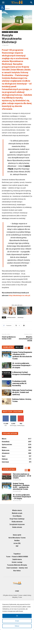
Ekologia (11, 32)
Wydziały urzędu (17, 513)
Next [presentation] (29, 311)
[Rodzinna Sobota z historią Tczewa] (6, 401)
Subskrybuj (20, 416)
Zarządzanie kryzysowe (17, 524)
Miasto (15, 32)
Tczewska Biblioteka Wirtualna (17, 565)
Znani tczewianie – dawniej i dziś (17, 568)
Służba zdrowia (17, 527)
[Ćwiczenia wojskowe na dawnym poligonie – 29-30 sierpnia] (6, 476)
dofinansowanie (11, 317)
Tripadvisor (17, 554)
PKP (17, 546)
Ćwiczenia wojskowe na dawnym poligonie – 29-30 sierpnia (22, 476)
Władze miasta (17, 510)
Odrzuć (17, 626)
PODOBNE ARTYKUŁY (8, 347)
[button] (2, 7)
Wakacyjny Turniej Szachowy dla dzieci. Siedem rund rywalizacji (22, 392)
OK (17, 616)
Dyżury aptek (17, 535)
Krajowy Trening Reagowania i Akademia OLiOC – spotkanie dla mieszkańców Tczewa (21, 486)
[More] (24, 325)
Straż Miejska (17, 516)
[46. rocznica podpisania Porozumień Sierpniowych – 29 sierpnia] (6, 365)
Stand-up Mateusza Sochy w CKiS (9, 338)
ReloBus (17, 540)
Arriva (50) (17, 543)
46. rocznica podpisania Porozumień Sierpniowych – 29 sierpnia (22, 365)
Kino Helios (17, 571)
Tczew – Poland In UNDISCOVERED (17, 556)
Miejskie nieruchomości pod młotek (25, 339)
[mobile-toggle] (3, 2)
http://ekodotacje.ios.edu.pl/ (19, 295)
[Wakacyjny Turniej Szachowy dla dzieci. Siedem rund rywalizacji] (6, 392)
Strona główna (6, 8)
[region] (17, 615)
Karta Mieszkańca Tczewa (17, 538)
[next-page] (29, 348)
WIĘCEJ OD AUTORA (20, 347)
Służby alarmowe (17, 522)
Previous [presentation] (4, 311)
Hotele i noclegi (17, 562)
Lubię (5, 416)
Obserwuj (13, 416)
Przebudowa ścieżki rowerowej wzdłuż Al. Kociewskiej (19, 383)
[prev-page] (26, 348)
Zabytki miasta (17, 559)
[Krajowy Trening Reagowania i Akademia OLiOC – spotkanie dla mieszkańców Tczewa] (6, 354)
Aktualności (5, 32)
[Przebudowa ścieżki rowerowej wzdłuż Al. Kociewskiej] (6, 383)
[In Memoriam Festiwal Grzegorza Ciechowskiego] (6, 374)
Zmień (17, 621)
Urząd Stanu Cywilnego (17, 519)
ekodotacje (20, 317)
